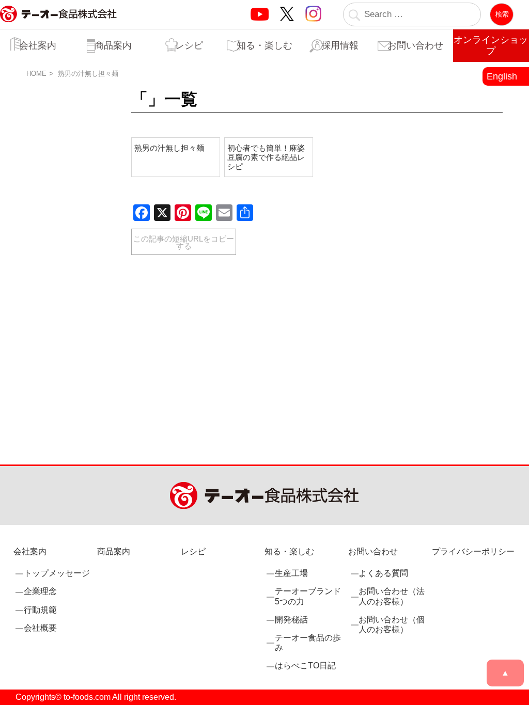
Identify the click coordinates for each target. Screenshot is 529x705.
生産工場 (291, 573)
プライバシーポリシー (473, 551)
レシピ (189, 45)
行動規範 (40, 609)
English (502, 76)
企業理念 (40, 591)
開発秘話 (291, 619)
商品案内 (113, 45)
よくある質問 (383, 573)
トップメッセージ (57, 573)
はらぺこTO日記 (305, 665)
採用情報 (340, 45)
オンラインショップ (491, 45)
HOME (36, 73)
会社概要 (40, 627)
